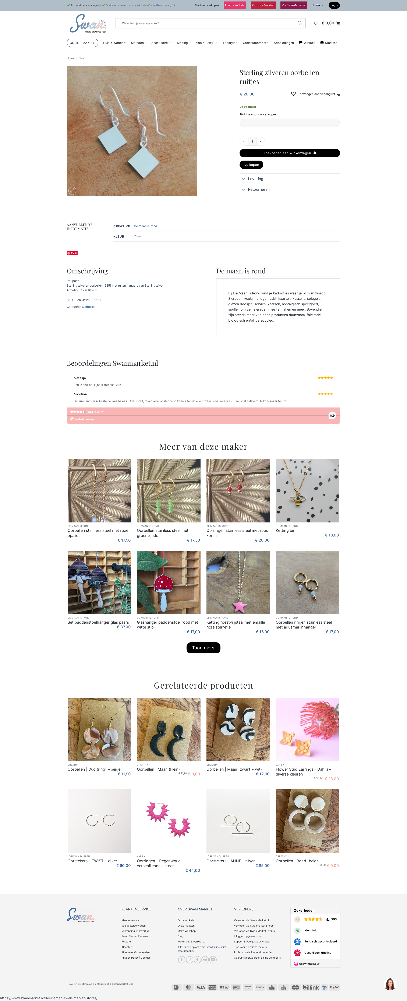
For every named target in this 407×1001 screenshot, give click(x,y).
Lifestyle (229, 43)
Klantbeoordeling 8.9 (163, 5)
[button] (334, 5)
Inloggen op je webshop (248, 936)
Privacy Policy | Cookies (136, 957)
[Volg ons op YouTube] (213, 959)
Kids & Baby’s (205, 43)
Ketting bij (285, 530)
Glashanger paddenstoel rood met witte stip (167, 624)
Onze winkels (186, 920)
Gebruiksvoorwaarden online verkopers (257, 957)
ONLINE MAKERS (82, 43)
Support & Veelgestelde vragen (252, 941)
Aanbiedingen (284, 43)
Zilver (138, 236)
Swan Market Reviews (134, 936)
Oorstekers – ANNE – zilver (230, 861)
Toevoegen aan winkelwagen (287, 153)
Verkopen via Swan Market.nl (251, 920)
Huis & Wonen (113, 43)
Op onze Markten (263, 5)
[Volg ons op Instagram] (189, 959)
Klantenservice (130, 920)
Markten (331, 43)
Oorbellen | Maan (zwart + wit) (234, 769)
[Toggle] (244, 179)
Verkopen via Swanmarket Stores (253, 925)
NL (313, 5)
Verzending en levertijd (135, 930)
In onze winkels (234, 5)
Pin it (74, 253)
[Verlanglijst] (316, 23)
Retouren (126, 941)
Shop (82, 58)
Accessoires (160, 43)
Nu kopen (251, 165)
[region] (390, 984)
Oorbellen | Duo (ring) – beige (94, 769)
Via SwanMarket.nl (293, 5)
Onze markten (186, 925)
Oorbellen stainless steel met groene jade (162, 533)
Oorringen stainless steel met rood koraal (237, 533)
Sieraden (137, 43)
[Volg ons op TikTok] (197, 959)
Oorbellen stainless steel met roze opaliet (98, 533)
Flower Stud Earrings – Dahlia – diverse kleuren (303, 771)
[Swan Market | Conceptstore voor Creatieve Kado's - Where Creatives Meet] (88, 23)
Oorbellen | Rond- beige (297, 861)
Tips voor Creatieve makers (250, 947)
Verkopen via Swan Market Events (254, 930)
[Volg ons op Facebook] (181, 959)
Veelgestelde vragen (133, 925)
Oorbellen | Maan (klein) (158, 769)
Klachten (126, 947)
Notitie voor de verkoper (258, 114)
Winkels (309, 43)
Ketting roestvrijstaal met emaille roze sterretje (235, 624)
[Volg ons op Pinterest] (205, 959)
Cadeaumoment (254, 43)
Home (70, 58)
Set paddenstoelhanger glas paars (98, 622)
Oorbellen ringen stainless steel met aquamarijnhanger (304, 624)
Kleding (182, 43)
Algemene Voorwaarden (135, 952)
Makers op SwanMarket (192, 941)
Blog (180, 936)
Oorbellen (88, 306)
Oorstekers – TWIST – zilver (92, 861)
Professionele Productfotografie (253, 952)
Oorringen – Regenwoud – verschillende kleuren (160, 863)
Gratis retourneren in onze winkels (126, 5)
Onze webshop (187, 930)
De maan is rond (145, 226)
